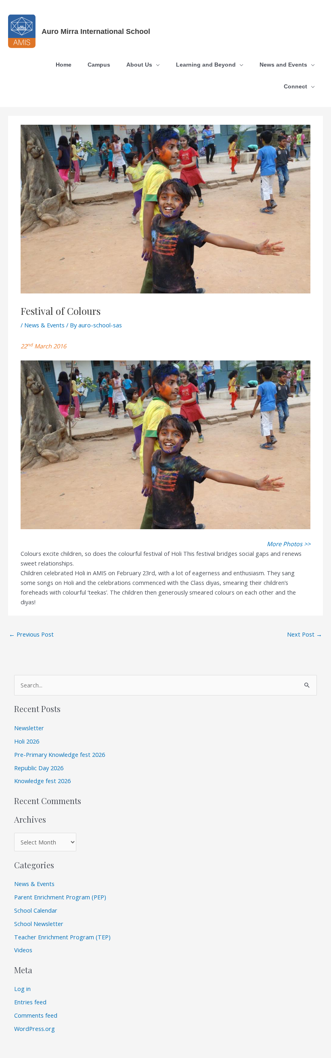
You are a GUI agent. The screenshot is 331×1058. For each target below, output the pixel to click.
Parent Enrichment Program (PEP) (60, 897)
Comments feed (35, 1015)
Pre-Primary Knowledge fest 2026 (59, 754)
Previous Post (31, 634)
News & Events (44, 325)
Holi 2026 (26, 741)
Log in (22, 989)
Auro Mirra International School (96, 31)
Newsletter (29, 728)
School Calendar (35, 910)
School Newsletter (38, 924)
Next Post (304, 634)
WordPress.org (34, 1028)
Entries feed (30, 1002)
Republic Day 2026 (38, 768)
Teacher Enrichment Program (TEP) (62, 937)
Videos (23, 950)
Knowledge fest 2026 (42, 781)
